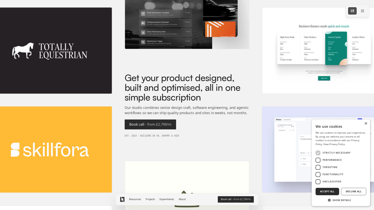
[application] (187, 105)
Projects (150, 199)
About (182, 199)
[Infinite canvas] (352, 11)
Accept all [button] (327, 191)
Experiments (167, 199)
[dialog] (341, 162)
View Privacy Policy (334, 144)
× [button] (365, 123)
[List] (362, 11)
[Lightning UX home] (122, 199)
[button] (341, 200)
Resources (135, 199)
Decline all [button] (354, 191)
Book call (150, 124)
